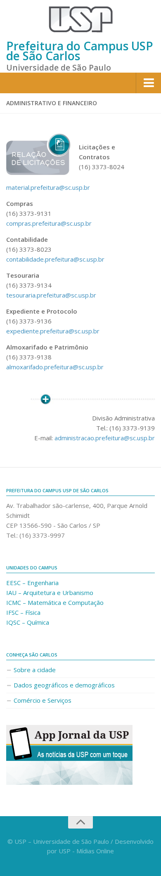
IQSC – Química (27, 622)
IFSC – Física (23, 612)
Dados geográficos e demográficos (64, 685)
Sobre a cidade (35, 670)
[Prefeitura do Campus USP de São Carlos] (80, 19)
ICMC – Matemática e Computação (55, 602)
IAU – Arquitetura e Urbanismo (49, 592)
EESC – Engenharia (32, 582)
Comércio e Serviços (42, 700)
